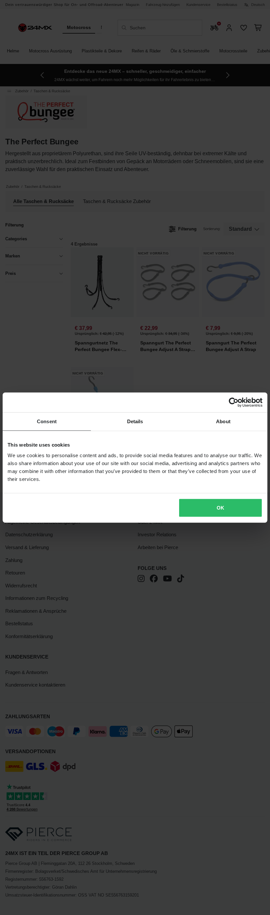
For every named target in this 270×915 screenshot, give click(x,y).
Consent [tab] (47, 421)
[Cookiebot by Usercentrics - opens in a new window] (233, 402)
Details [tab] (135, 421)
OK (220, 507)
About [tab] (223, 421)
